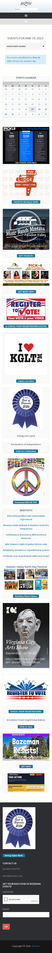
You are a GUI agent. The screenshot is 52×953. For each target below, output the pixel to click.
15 (46, 99)
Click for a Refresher (26, 451)
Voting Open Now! (14, 855)
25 (19, 109)
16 (6, 104)
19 (26, 104)
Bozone (36, 946)
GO (6, 926)
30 (32, 89)
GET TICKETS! (26, 255)
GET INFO (26, 766)
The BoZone (26, 4)
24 (12, 109)
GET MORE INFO (26, 291)
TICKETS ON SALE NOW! (26, 202)
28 (19, 89)
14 (39, 99)
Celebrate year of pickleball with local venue (26, 556)
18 (19, 104)
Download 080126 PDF (26, 502)
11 (19, 99)
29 (26, 89)
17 (13, 104)
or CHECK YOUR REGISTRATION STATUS (26, 326)
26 (6, 89)
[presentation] (21, 899)
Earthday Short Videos (26, 596)
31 (39, 89)
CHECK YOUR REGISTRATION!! (26, 711)
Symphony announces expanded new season (26, 550)
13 (32, 99)
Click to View (26, 726)
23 (6, 109)
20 (32, 104)
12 (26, 99)
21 (39, 104)
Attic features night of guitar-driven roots (26, 544)
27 (12, 89)
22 (46, 104)
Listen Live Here (26, 381)
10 (12, 99)
